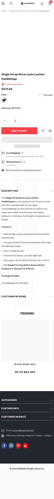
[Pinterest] (18, 445)
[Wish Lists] (42, 130)
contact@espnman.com (23, 430)
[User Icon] (42, 3)
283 (7, 170)
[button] (27, 140)
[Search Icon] (14, 3)
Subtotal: (6, 108)
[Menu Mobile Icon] (3, 3)
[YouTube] (25, 445)
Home (4, 11)
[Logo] (27, 3)
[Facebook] (4, 445)
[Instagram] (11, 445)
